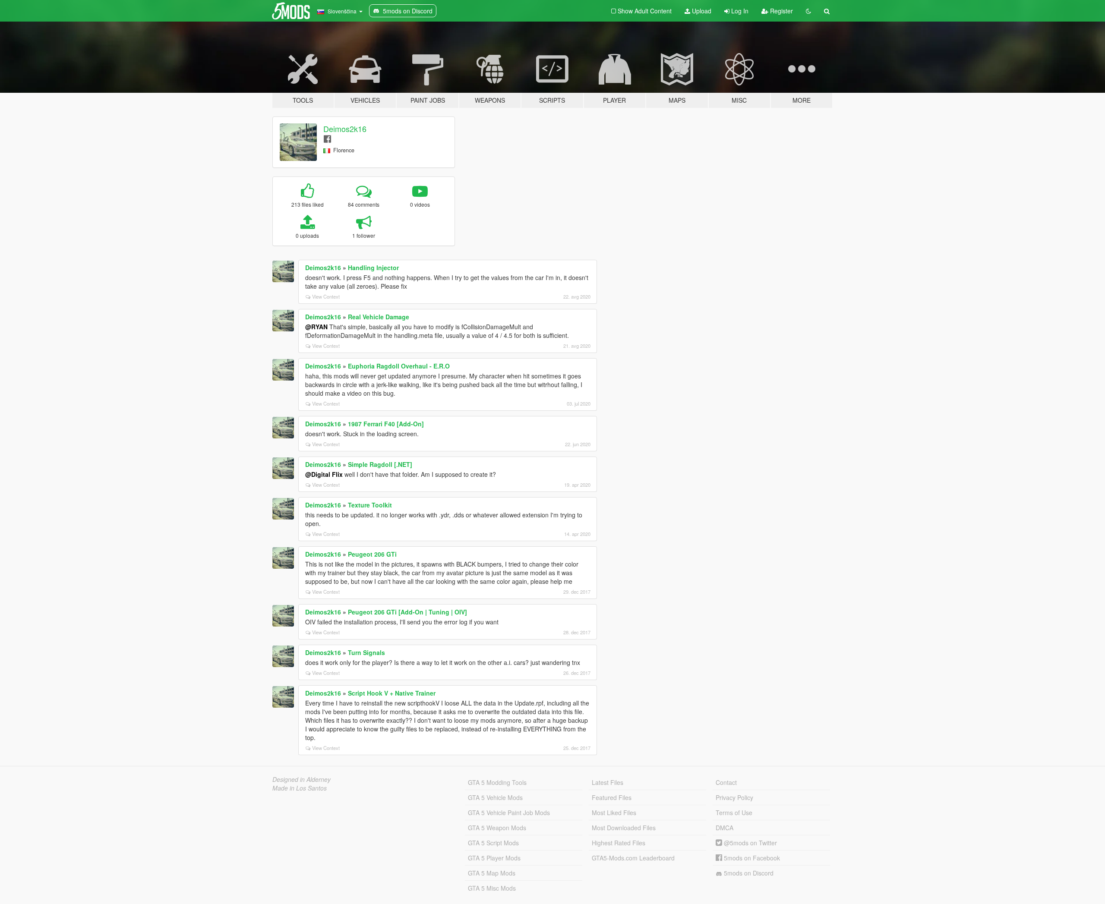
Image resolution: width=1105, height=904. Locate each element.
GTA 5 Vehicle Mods (495, 797)
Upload (700, 10)
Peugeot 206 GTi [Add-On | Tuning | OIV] (407, 612)
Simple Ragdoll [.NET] (380, 464)
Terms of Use (734, 812)
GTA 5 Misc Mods (492, 888)
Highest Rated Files (618, 842)
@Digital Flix (324, 474)
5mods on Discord (748, 873)
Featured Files (611, 797)
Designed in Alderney (301, 779)
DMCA (724, 827)
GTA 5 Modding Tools (497, 782)
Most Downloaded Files (624, 827)
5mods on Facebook (751, 858)
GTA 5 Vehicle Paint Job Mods (509, 812)
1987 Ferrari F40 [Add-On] (386, 423)
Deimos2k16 (344, 128)
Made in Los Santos (299, 788)
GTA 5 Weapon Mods (497, 827)
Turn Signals (366, 652)
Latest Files (607, 782)
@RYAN (316, 326)
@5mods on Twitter (749, 842)
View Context (326, 296)
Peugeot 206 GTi (372, 554)
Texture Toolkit (370, 505)
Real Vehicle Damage (378, 316)
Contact (726, 782)
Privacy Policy (734, 797)
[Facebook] (327, 138)
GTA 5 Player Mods (494, 858)
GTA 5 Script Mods (493, 842)
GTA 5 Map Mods (491, 873)
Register (780, 10)
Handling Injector (373, 267)
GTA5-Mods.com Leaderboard (633, 858)
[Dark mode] (808, 11)
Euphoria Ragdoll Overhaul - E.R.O (399, 366)
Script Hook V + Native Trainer (392, 693)
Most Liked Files (614, 812)
